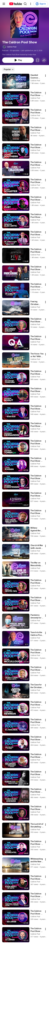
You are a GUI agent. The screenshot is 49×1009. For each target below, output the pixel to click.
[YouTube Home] (15, 4)
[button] (24, 24)
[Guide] (3, 3)
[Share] (44, 60)
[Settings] (30, 3)
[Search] (25, 3)
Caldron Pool (11, 47)
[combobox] (8, 69)
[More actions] (45, 75)
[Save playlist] (37, 60)
